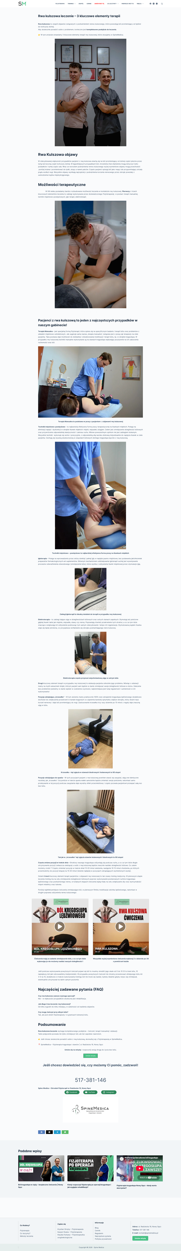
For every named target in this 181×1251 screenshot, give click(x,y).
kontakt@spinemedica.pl (148, 1233)
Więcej (139, 3)
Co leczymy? (111, 3)
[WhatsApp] (65, 1132)
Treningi (71, 3)
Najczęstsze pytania (103, 1236)
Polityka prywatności (103, 1239)
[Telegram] (57, 1132)
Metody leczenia (26, 1236)
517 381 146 (144, 1230)
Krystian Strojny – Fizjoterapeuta (70, 1229)
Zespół (81, 3)
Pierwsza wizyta (128, 3)
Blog (96, 1228)
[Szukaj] (162, 4)
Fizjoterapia (60, 3)
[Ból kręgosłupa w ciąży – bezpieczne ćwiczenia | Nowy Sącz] (41, 1168)
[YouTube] (153, 3)
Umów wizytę (99, 3)
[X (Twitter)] (49, 1132)
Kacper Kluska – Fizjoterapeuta (70, 1232)
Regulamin (99, 1233)
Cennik (89, 3)
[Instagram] (157, 3)
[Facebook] (150, 3)
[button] (90, 1056)
